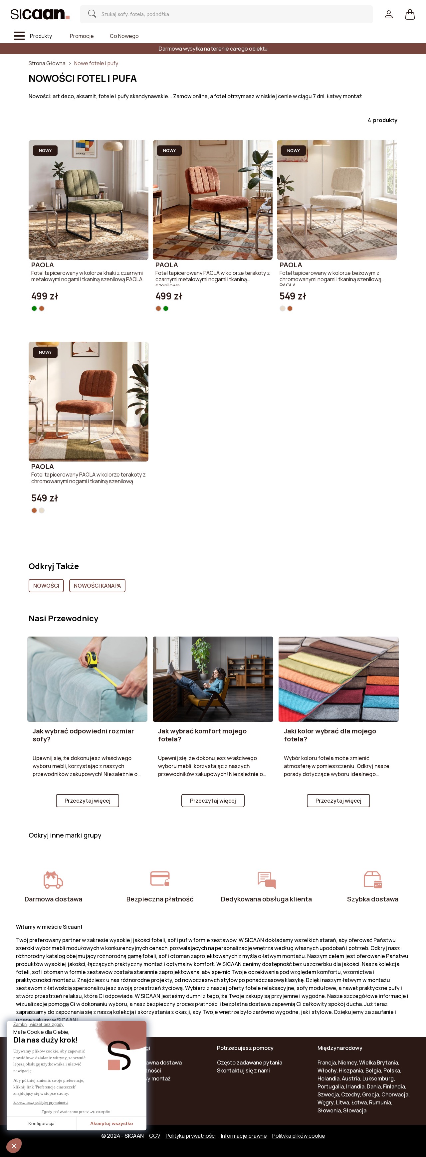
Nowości (46, 585)
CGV (154, 1135)
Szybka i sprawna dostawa (149, 1062)
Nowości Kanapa (97, 585)
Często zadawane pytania (249, 1062)
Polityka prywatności (191, 1135)
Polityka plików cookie (298, 1135)
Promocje (82, 36)
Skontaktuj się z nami (243, 1070)
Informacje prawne (244, 1135)
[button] (410, 14)
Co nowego (124, 36)
